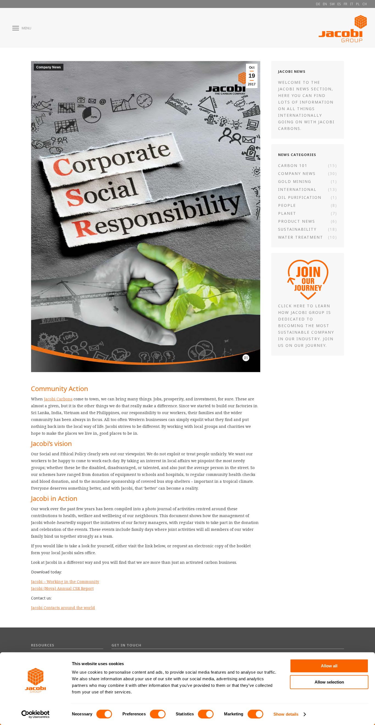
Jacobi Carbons (58, 398)
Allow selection (329, 682)
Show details (285, 714)
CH (364, 4)
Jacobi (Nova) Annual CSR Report (62, 588)
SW (332, 4)
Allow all (329, 665)
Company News (48, 67)
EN (325, 4)
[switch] (158, 714)
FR (345, 4)
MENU (26, 28)
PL (358, 4)
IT (351, 4)
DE (318, 4)
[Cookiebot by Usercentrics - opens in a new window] (36, 714)
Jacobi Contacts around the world (63, 607)
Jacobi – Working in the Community (65, 581)
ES (339, 4)
